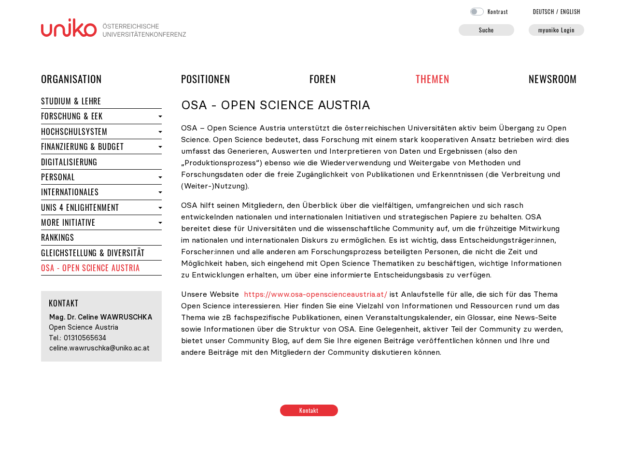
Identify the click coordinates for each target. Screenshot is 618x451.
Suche (486, 30)
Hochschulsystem (74, 131)
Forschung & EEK (98, 116)
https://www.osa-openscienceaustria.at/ (315, 294)
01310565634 (85, 338)
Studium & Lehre (101, 101)
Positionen (205, 78)
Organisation (71, 78)
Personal (91, 177)
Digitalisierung (69, 162)
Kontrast (498, 11)
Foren (322, 78)
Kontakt (309, 410)
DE (544, 11)
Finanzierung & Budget (82, 146)
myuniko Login (556, 30)
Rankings (91, 237)
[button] (159, 116)
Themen (432, 78)
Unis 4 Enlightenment (80, 207)
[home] (113, 26)
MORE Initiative (68, 222)
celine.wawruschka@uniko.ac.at (99, 348)
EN (570, 11)
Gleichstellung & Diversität (93, 253)
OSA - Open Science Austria (90, 268)
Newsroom (553, 78)
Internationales (98, 192)
